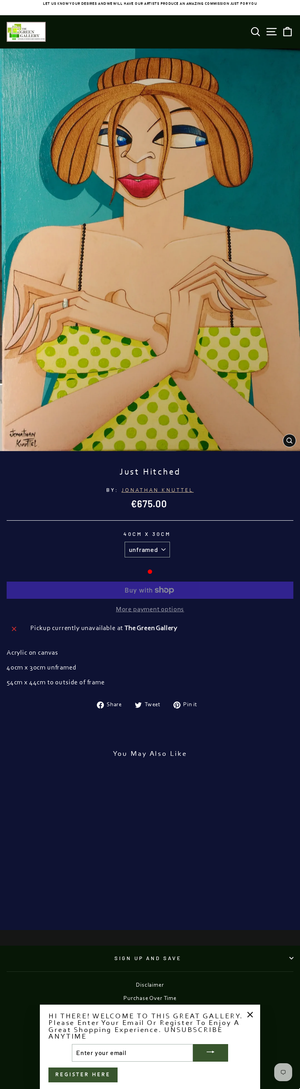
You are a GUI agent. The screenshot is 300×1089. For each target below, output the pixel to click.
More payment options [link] (150, 610)
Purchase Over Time (150, 999)
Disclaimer (150, 985)
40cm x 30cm (147, 534)
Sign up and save (148, 958)
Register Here (83, 1074)
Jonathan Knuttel (157, 490)
